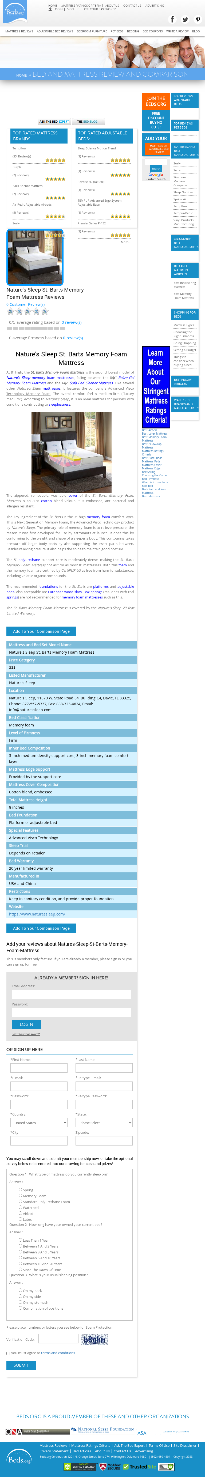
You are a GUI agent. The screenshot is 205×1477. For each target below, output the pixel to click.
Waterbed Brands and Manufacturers (185, 404)
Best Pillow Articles (183, 382)
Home (52, 5)
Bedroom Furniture (92, 31)
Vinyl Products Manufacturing (184, 222)
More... (60, 242)
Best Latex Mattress (155, 433)
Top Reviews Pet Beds (183, 126)
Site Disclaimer (185, 1445)
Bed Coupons (153, 31)
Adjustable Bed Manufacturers (185, 243)
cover (73, 495)
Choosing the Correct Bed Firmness (155, 477)
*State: (81, 1114)
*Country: (18, 1114)
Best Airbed (149, 430)
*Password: (19, 1096)
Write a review (177, 31)
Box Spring (148, 472)
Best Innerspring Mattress (185, 285)
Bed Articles (82, 1451)
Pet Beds (117, 31)
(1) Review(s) (86, 156)
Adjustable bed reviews (55, 31)
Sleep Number (183, 192)
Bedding (133, 31)
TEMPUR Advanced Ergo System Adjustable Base (99, 202)
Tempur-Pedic (183, 213)
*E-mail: (16, 1077)
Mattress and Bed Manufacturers (185, 151)
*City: (14, 1132)
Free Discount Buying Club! (156, 120)
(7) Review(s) (21, 194)
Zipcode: (82, 1132)
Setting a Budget (185, 350)
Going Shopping (185, 343)
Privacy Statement (54, 1451)
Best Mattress (151, 496)
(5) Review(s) (21, 212)
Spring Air (180, 199)
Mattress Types (184, 325)
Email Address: (23, 986)
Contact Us (132, 5)
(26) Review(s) (22, 231)
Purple (17, 167)
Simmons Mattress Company (180, 181)
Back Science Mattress (27, 186)
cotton (46, 500)
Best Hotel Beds (152, 458)
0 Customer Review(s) (25, 304)
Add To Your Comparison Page (41, 631)
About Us (112, 5)
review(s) (71, 322)
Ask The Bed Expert (129, 1445)
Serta (177, 170)
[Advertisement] (103, 102)
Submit (21, 1365)
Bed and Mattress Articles (181, 270)
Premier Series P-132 (92, 223)
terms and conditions (58, 1352)
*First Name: (20, 1059)
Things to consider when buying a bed (184, 361)
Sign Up (72, 9)
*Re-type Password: (91, 1096)
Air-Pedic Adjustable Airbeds (32, 204)
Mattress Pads (151, 461)
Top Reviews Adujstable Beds (183, 100)
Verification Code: (20, 1339)
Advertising (154, 5)
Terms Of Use (159, 1445)
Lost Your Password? (99, 9)
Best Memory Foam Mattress (184, 296)
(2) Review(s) (21, 175)
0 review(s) (73, 337)
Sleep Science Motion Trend (97, 148)
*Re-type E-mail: (88, 1077)
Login (58, 9)
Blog (196, 31)
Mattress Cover (151, 465)
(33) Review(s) (22, 156)
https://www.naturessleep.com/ (37, 914)
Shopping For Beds (185, 315)
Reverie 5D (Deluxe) (91, 182)
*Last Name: (85, 1059)
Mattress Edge (151, 468)
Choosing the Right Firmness (184, 334)
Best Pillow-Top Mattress (151, 445)
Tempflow (19, 148)
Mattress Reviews (19, 31)
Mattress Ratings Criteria (81, 5)
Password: (20, 1004)
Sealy (16, 223)
